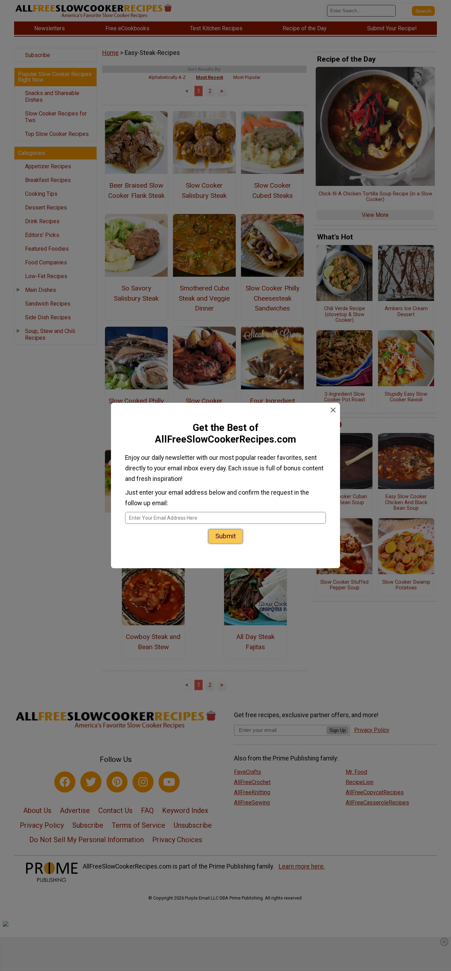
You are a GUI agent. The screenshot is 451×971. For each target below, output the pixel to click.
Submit (225, 536)
